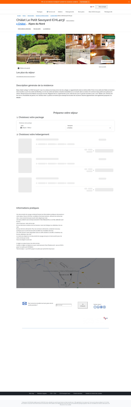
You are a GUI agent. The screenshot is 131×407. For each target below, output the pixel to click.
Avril (85, 348)
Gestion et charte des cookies (94, 393)
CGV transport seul (65, 393)
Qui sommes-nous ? (28, 336)
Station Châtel (57, 29)
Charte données (78, 393)
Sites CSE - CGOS (60, 341)
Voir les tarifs (37, 29)
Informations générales (24, 29)
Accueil (19, 15)
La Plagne (72, 344)
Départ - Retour (27, 127)
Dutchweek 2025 (74, 374)
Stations (60, 12)
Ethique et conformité (28, 344)
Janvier (86, 341)
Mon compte (102, 6)
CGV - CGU (53, 393)
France (24, 15)
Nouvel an (86, 339)
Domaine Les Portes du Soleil (42, 15)
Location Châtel (53, 15)
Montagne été (108, 12)
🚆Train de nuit (51, 12)
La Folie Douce (74, 376)
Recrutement (26, 339)
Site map (31, 393)
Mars (85, 346)
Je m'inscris (82, 305)
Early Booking (45, 344)
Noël (85, 337)
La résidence (46, 29)
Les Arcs (72, 346)
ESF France (101, 357)
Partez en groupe (60, 339)
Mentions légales (42, 393)
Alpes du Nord (31, 15)
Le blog (58, 367)
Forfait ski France (102, 355)
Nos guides (59, 368)
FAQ (23, 341)
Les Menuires (73, 348)
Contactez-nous (26, 333)
